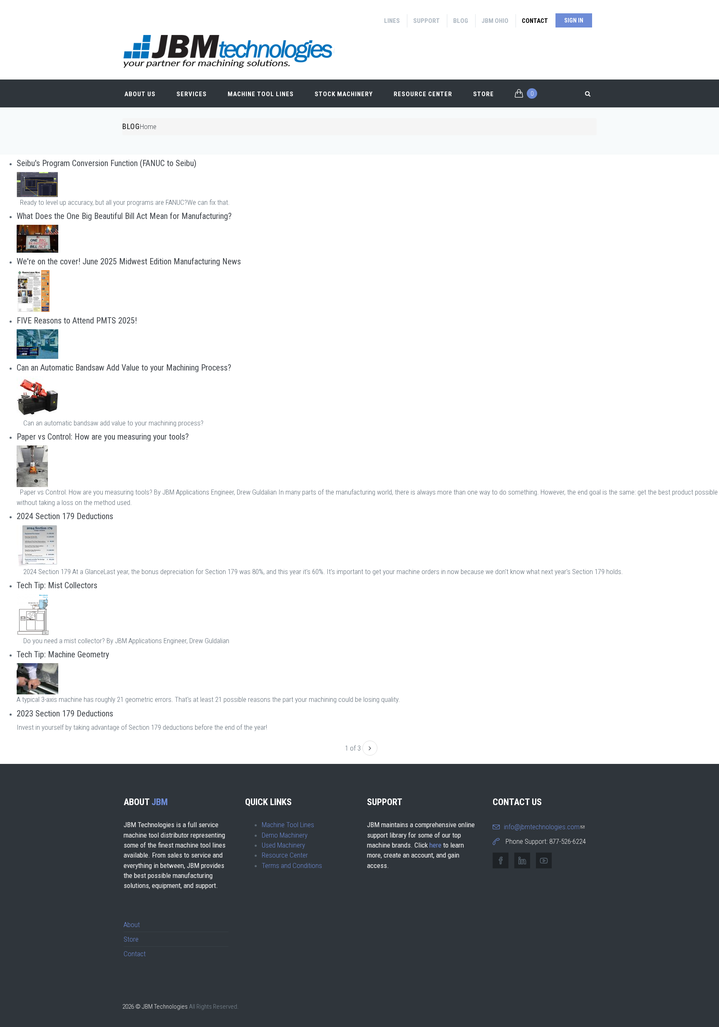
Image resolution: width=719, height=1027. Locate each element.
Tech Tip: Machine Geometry (63, 654)
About (132, 924)
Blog (460, 21)
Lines (392, 21)
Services (191, 94)
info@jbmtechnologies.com (544, 827)
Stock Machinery (344, 94)
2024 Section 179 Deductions (65, 516)
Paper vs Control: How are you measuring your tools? (103, 437)
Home (148, 126)
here (435, 845)
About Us (140, 94)
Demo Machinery (284, 835)
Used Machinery (283, 845)
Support (426, 21)
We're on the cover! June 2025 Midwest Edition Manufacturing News (129, 261)
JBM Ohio (494, 21)
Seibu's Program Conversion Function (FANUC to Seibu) (106, 163)
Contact (535, 21)
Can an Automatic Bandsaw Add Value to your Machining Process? (124, 368)
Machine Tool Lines (261, 94)
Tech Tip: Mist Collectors (57, 585)
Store (483, 94)
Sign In (573, 20)
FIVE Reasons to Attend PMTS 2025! (77, 321)
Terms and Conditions (292, 865)
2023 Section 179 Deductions (65, 714)
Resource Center (423, 94)
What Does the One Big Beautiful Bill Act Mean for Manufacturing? (124, 216)
